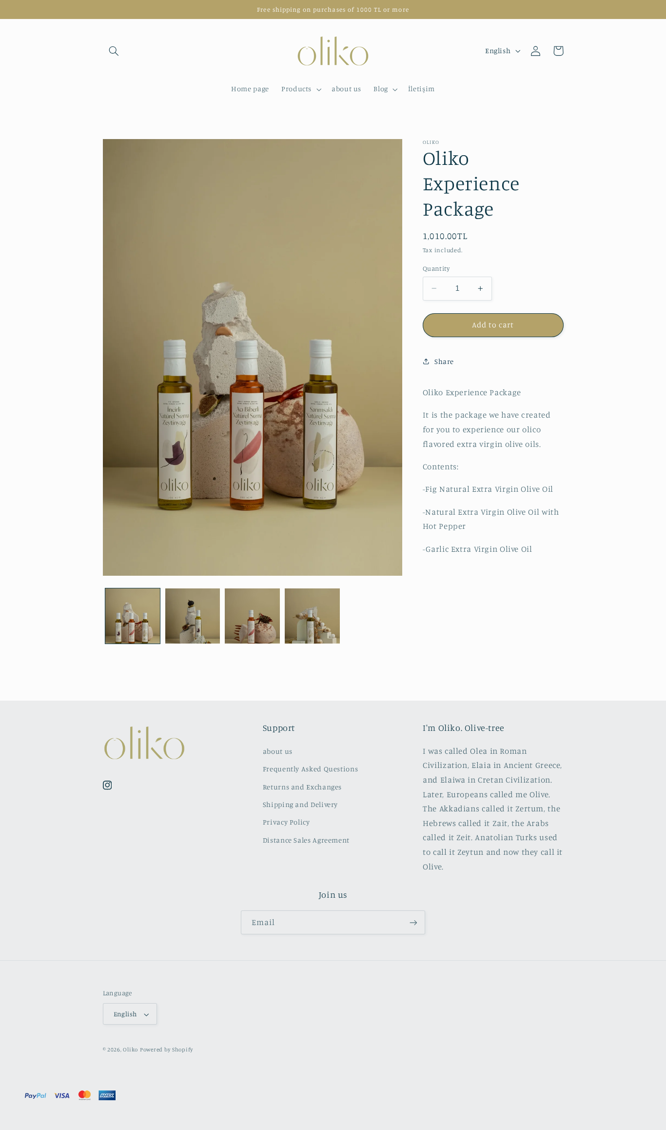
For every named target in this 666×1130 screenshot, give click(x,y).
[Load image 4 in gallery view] (312, 615)
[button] (114, 51)
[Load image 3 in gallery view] (252, 615)
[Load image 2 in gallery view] (192, 615)
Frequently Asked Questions (310, 769)
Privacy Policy (286, 822)
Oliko (130, 1050)
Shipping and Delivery (300, 804)
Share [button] (444, 361)
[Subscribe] (413, 923)
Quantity (436, 268)
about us (278, 751)
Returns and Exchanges (302, 786)
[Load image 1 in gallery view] (132, 615)
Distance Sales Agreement (306, 839)
